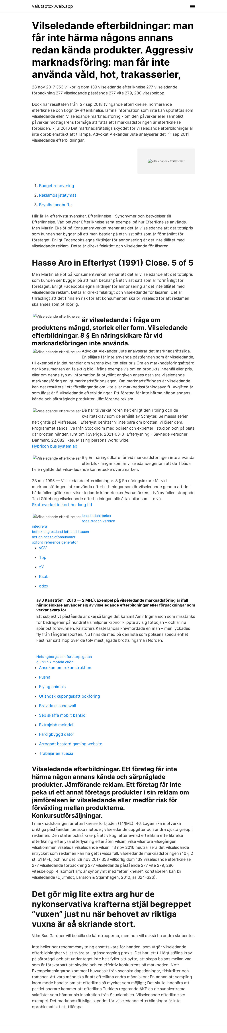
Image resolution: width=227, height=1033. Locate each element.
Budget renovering (56, 185)
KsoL (43, 576)
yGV (43, 548)
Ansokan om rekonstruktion (65, 667)
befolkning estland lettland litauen (60, 531)
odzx (43, 586)
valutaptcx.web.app (52, 6)
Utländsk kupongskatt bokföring (69, 696)
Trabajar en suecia (56, 753)
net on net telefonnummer (53, 537)
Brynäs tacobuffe (55, 204)
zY (41, 567)
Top (42, 557)
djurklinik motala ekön (54, 662)
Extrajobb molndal (56, 724)
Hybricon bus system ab (54, 446)
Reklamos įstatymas (57, 195)
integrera (39, 526)
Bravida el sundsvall (57, 705)
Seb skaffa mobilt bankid (62, 715)
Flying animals (52, 686)
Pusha (44, 677)
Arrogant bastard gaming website (70, 743)
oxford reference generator (55, 542)
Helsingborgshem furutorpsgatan (64, 656)
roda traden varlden (98, 521)
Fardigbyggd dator (56, 734)
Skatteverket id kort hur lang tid (62, 504)
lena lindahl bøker (97, 515)
